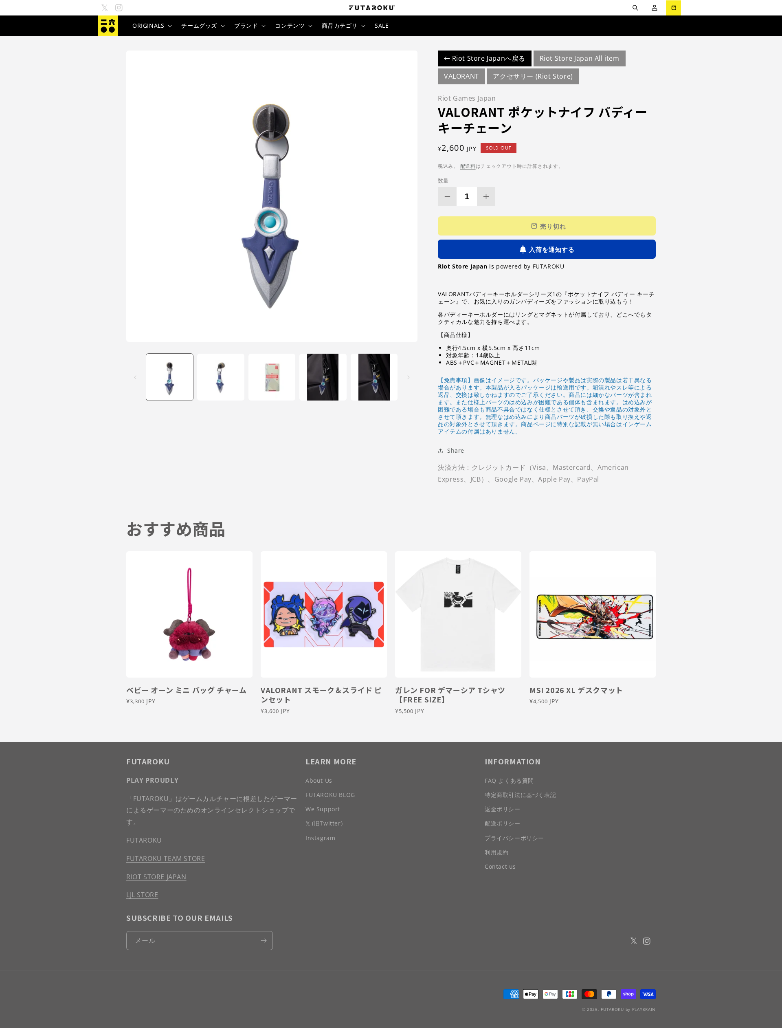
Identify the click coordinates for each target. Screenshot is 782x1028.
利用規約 (496, 852)
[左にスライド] (135, 377)
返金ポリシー (503, 809)
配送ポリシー (503, 823)
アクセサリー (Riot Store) (533, 76)
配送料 (468, 166)
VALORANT (461, 76)
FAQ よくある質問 (509, 780)
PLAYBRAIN (644, 1009)
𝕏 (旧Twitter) (324, 823)
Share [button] (455, 450)
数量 (443, 180)
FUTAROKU (144, 840)
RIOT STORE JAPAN (156, 876)
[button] (635, 7)
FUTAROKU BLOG (330, 795)
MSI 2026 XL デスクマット (576, 690)
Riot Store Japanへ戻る (487, 58)
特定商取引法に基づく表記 (520, 795)
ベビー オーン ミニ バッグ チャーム (186, 690)
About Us (318, 780)
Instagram (320, 838)
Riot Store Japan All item (579, 58)
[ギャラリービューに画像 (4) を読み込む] (322, 377)
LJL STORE (142, 894)
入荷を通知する (552, 249)
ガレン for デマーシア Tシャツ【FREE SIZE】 (450, 694)
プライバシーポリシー (514, 838)
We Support (322, 809)
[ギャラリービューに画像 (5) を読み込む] (374, 377)
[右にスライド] (408, 377)
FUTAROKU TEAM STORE (165, 858)
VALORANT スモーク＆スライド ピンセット (321, 694)
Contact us (500, 866)
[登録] (263, 940)
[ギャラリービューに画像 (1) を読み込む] (169, 377)
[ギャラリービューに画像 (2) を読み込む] (220, 377)
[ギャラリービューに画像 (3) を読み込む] (271, 377)
